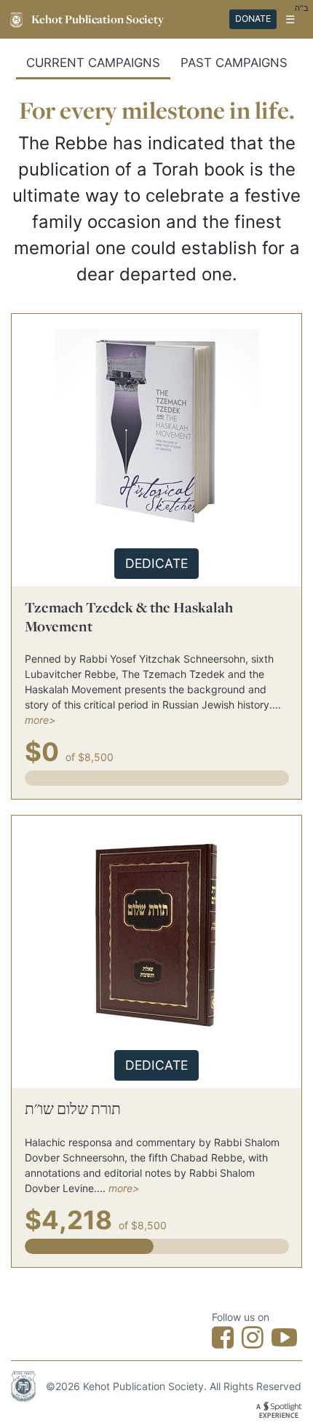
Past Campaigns (234, 62)
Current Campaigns (93, 62)
